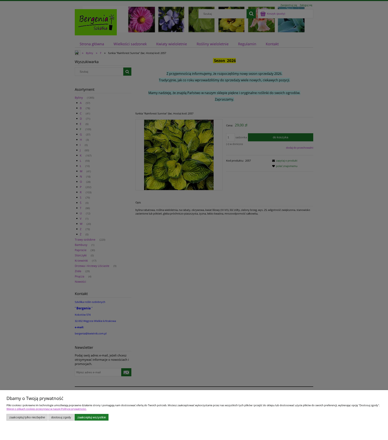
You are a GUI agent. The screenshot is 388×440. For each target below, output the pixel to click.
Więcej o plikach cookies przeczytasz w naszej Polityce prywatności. (46, 409)
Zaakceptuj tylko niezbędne (27, 417)
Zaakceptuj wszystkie (91, 417)
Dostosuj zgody (61, 417)
